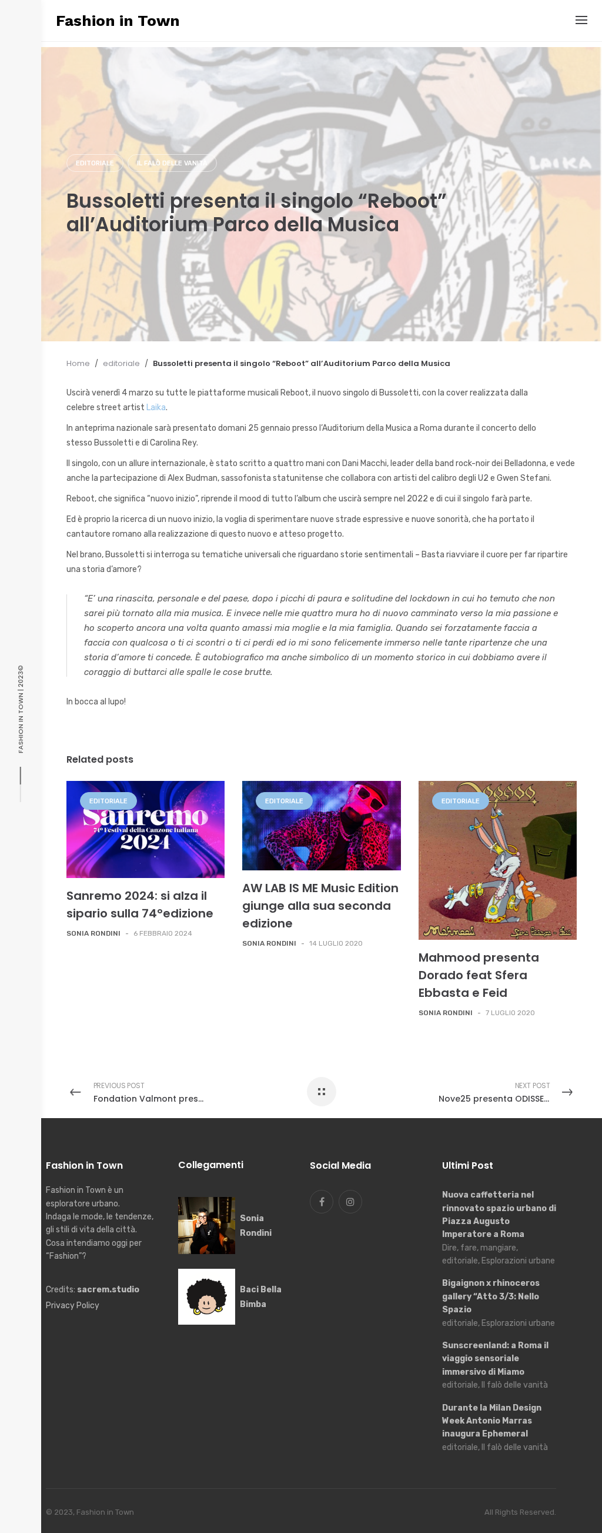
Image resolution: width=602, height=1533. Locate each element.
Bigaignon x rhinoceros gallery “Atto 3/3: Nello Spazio (491, 1296)
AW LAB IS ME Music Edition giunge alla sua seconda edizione (320, 906)
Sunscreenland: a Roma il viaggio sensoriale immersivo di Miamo (495, 1359)
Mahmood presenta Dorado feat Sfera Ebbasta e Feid (479, 975)
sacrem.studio (108, 1290)
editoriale (95, 163)
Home (78, 363)
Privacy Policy (72, 1306)
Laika (156, 408)
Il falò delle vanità (172, 163)
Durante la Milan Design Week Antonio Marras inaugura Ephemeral (491, 1421)
